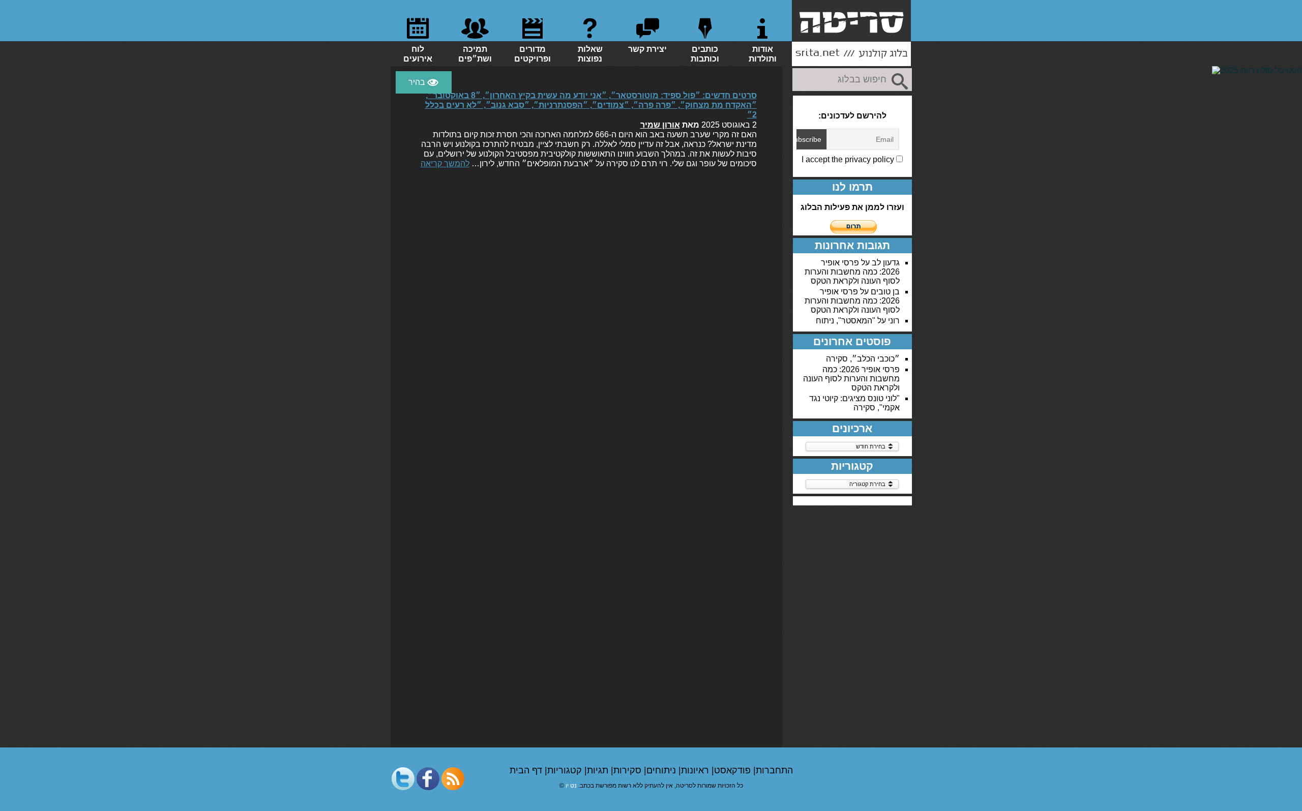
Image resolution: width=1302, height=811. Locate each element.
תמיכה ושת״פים (475, 54)
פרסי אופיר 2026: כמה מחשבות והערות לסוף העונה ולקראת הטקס (852, 271)
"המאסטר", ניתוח (845, 320)
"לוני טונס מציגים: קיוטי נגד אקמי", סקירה (854, 403)
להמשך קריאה (445, 163)
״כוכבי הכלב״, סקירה (863, 358)
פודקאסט (733, 770)
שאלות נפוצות (590, 54)
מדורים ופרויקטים (532, 54)
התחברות (774, 770)
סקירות (628, 770)
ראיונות (696, 770)
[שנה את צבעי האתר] (424, 82)
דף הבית (527, 770)
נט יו (571, 785)
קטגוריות (565, 770)
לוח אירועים (417, 54)
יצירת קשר (647, 49)
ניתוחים (662, 770)
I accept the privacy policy (849, 159)
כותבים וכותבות (705, 54)
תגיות (599, 770)
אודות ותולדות (763, 54)
